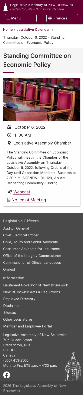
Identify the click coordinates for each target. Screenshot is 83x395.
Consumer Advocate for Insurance (31, 249)
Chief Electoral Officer (21, 235)
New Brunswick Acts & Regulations (31, 292)
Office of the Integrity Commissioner (32, 256)
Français (59, 18)
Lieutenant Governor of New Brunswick (35, 285)
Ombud (9, 269)
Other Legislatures (18, 319)
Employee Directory (19, 299)
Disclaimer (11, 306)
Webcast (21, 192)
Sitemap (9, 312)
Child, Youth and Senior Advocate (30, 242)
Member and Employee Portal (27, 326)
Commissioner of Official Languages (32, 262)
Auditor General (16, 228)
